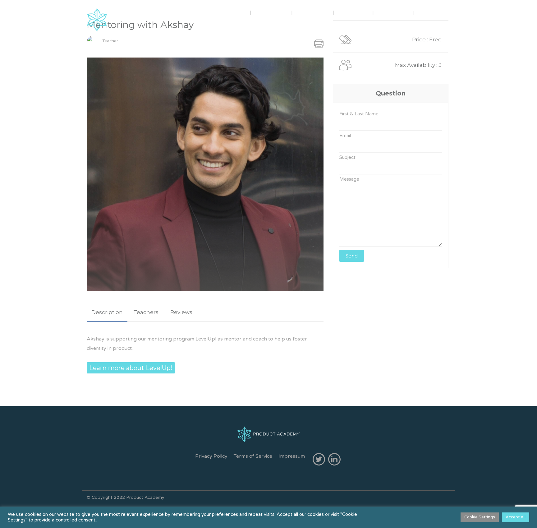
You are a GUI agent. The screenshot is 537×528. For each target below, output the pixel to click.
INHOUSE (354, 12)
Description (107, 312)
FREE (428, 12)
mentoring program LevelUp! (181, 339)
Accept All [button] (516, 517)
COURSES (312, 12)
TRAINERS (272, 12)
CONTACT (393, 12)
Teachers (145, 312)
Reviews (181, 312)
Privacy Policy (211, 456)
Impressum (291, 456)
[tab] (107, 312)
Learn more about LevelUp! (130, 368)
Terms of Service (253, 456)
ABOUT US (228, 12)
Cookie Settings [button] (479, 517)
